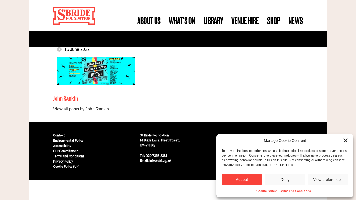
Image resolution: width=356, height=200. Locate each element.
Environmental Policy (68, 140)
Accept (242, 179)
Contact (59, 135)
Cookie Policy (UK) (66, 166)
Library (213, 20)
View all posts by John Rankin (81, 109)
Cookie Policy (266, 191)
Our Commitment (65, 151)
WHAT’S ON (182, 20)
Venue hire (245, 20)
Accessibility (62, 146)
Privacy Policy (63, 161)
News (296, 20)
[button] (345, 140)
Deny (285, 179)
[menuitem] (149, 20)
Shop (273, 20)
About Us (149, 20)
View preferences (328, 179)
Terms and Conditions (295, 191)
